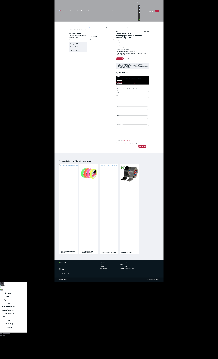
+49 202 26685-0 (76, 46)
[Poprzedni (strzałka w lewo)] (1, 335)
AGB (147, 279)
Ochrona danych (152, 279)
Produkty (72, 10)
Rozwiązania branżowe (95, 10)
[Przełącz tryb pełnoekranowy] (4, 333)
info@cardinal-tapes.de (66, 275)
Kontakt (9, 327)
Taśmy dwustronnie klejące (75, 33)
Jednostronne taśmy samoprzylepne (77, 35)
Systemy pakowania (73, 37)
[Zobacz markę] (146, 31)
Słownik (121, 264)
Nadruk (157, 279)
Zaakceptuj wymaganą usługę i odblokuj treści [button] (125, 83)
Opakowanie (82, 10)
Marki (77, 10)
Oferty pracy (151, 11)
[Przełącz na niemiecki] (139, 6)
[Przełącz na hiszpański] (139, 19)
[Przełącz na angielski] (139, 9)
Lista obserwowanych (9, 317)
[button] (101, 36)
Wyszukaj (85, 29)
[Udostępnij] (6, 333)
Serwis (87, 10)
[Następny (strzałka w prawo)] (4, 335)
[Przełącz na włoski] (139, 15)
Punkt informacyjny (105, 10)
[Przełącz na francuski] (139, 12)
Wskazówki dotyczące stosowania (127, 268)
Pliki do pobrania (123, 266)
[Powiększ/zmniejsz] (1, 333)
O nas (146, 11)
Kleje (70, 39)
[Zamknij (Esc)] (9, 333)
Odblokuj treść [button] (119, 82)
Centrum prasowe (114, 10)
